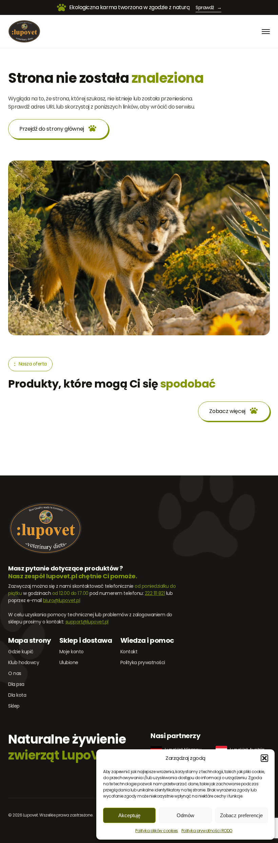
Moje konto (71, 651)
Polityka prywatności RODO (206, 830)
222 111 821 (155, 593)
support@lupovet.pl (86, 621)
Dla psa (16, 684)
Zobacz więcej (227, 411)
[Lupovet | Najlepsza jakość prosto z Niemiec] (24, 31)
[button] (264, 758)
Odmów (185, 815)
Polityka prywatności (142, 662)
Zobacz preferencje (241, 815)
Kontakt (129, 651)
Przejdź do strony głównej (51, 129)
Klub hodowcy (23, 662)
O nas (14, 673)
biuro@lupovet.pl (61, 600)
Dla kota (17, 695)
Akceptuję (129, 815)
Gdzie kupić (21, 651)
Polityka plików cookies (156, 830)
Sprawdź (208, 7)
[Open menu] (266, 31)
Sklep (14, 705)
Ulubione (68, 662)
